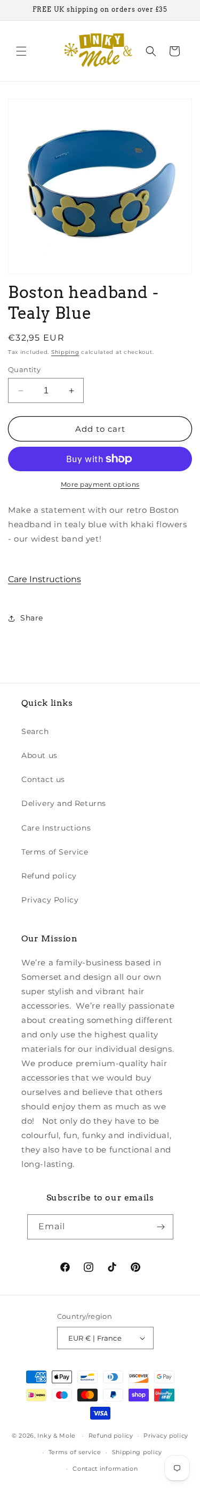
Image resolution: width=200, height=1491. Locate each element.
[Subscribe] (161, 1226)
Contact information (105, 1468)
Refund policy (49, 876)
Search (35, 731)
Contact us (43, 779)
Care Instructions (44, 579)
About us (39, 755)
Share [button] (31, 618)
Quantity (24, 369)
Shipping (65, 352)
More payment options (100, 484)
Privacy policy (165, 1435)
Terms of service (75, 1452)
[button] (21, 51)
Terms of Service (55, 852)
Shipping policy (137, 1452)
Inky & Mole (56, 1435)
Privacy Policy (49, 900)
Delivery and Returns (63, 803)
